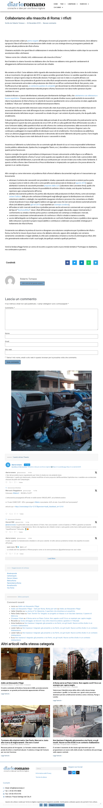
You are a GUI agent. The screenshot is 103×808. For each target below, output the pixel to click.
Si (41, 805)
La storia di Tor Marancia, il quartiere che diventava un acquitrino (50, 611)
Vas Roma (10, 588)
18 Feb (30, 472)
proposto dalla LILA (51, 186)
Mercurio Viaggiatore (14, 491)
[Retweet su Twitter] (6, 488)
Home (56, 4)
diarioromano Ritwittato (14, 488)
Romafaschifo (12, 585)
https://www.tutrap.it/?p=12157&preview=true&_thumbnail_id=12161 (39, 507)
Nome (7, 333)
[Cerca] (64, 768)
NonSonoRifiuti (24, 210)
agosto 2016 (81, 183)
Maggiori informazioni (56, 805)
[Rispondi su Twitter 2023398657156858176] (7, 532)
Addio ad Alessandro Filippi (28, 606)
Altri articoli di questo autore (32, 283)
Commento (10, 308)
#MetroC (16, 493)
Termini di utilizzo (41, 777)
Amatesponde (12, 573)
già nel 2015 (35, 205)
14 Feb (30, 538)
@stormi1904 (19, 522)
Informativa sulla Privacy (43, 773)
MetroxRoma (11, 581)
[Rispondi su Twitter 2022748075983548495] (7, 554)
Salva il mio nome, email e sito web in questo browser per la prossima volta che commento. (42, 357)
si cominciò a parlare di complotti (42, 86)
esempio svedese (61, 205)
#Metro (37, 502)
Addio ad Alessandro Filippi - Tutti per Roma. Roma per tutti (34, 609)
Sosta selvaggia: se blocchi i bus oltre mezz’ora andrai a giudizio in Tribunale (50, 621)
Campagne (72, 4)
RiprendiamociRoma (14, 583)
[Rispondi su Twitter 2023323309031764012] (7, 514)
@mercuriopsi (27, 490)
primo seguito (33, 41)
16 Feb (35, 490)
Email (7, 341)
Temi (61, 4)
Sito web (8, 349)
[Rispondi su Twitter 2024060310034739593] (7, 482)
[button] (67, 262)
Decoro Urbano (12, 578)
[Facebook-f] (70, 772)
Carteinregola (11, 576)
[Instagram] (78, 772)
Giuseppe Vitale (17, 618)
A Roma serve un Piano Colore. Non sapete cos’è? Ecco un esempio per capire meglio (58, 618)
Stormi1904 (10, 522)
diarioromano (11, 472)
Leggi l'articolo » (5, 694)
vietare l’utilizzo (15, 196)
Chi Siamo (57, 7)
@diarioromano (21, 472)
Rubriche (83, 4)
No (46, 805)
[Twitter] (74, 772)
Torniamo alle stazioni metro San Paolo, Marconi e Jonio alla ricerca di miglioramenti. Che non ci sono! (24, 741)
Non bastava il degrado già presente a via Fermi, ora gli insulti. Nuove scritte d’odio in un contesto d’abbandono (76, 741)
